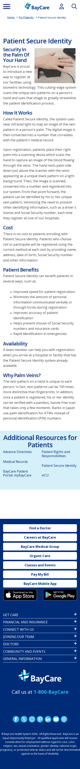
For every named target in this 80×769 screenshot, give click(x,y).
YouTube (56, 719)
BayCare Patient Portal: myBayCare (17, 473)
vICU (45, 475)
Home (11, 17)
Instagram (32, 719)
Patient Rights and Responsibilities (56, 454)
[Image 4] (60, 594)
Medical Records (15, 461)
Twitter (24, 719)
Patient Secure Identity (52, 17)
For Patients (26, 17)
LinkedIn (48, 719)
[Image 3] (20, 594)
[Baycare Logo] (37, 6)
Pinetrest (40, 719)
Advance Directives (17, 452)
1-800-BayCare (51, 691)
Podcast (64, 719)
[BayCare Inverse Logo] (40, 677)
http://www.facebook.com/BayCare (16, 719)
